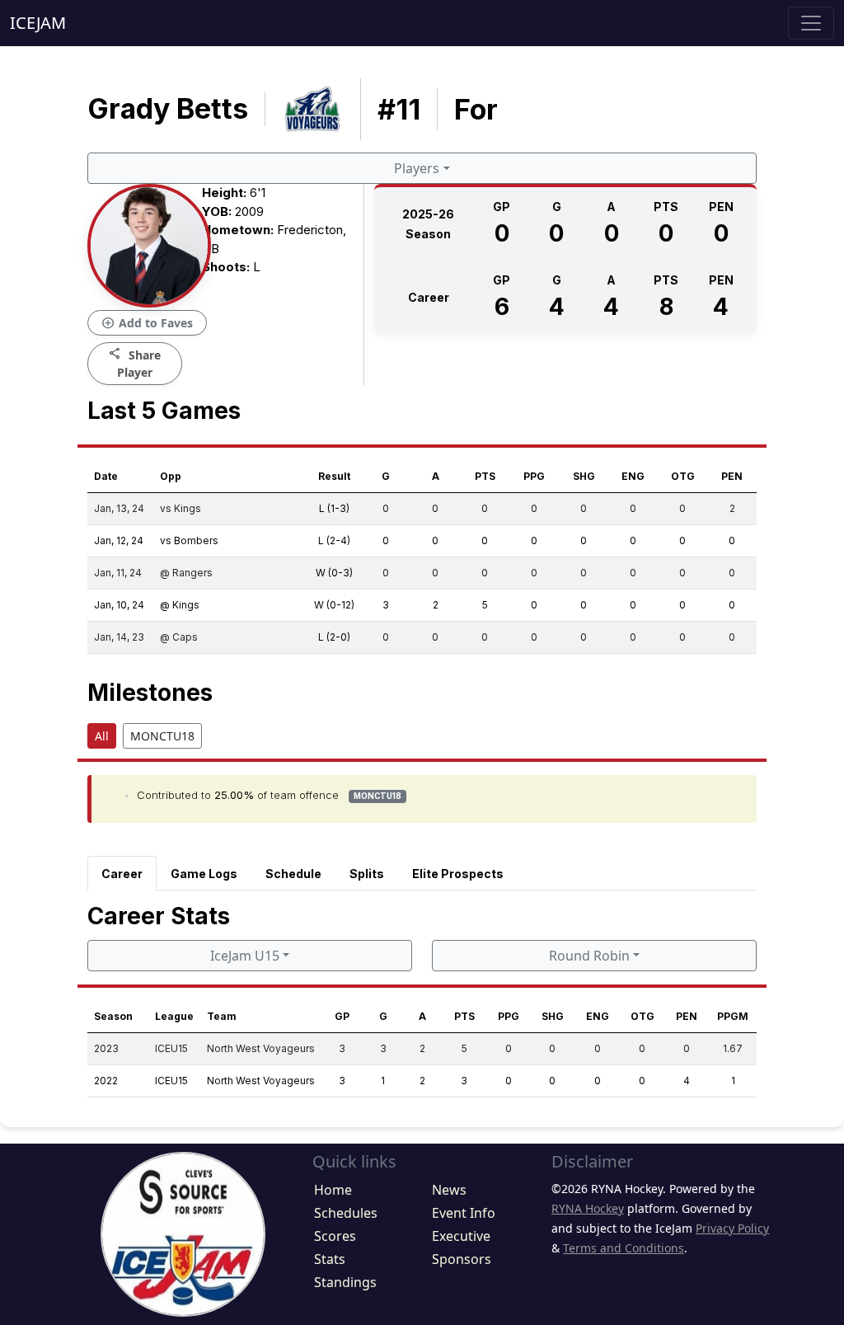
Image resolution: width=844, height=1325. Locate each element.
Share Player (135, 362)
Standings (345, 1282)
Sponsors (461, 1259)
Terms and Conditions (623, 1248)
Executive (461, 1236)
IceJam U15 (244, 956)
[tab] (122, 873)
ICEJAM (38, 23)
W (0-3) (334, 572)
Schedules (345, 1213)
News (449, 1190)
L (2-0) (334, 637)
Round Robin (589, 956)
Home (333, 1190)
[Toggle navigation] (811, 23)
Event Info (463, 1213)
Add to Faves (147, 323)
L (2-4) (334, 540)
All (102, 736)
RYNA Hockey (587, 1208)
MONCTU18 (162, 736)
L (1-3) (334, 508)
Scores (335, 1236)
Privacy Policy (732, 1228)
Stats (329, 1259)
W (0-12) (334, 605)
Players (416, 168)
